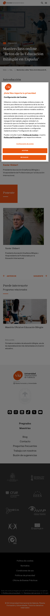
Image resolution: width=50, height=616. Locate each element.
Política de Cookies (30, 135)
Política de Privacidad (12, 137)
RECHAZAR (24, 157)
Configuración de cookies (25, 143)
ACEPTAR (25, 150)
